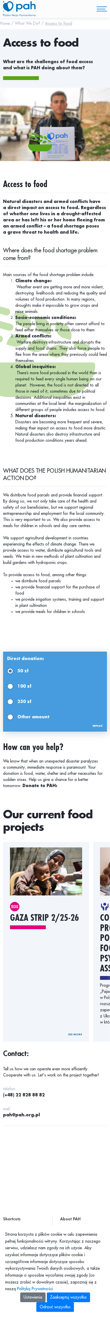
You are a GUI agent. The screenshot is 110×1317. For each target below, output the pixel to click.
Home (5, 23)
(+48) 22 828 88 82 (24, 1095)
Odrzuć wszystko (55, 1307)
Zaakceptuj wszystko (68, 1297)
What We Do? (28, 23)
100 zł (24, 686)
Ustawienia (33, 1297)
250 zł (24, 702)
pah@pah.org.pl (21, 1115)
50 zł (23, 671)
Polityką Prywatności (35, 1289)
